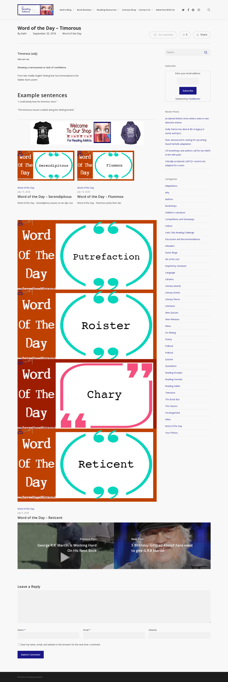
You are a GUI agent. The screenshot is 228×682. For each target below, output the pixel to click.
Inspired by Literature (175, 265)
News (168, 325)
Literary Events (172, 292)
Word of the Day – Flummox (100, 196)
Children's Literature (175, 212)
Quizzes (169, 359)
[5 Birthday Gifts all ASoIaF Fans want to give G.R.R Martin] (162, 545)
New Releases (172, 319)
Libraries (169, 279)
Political (169, 345)
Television (170, 392)
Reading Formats (173, 379)
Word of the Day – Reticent (40, 517)
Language (170, 272)
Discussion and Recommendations (182, 239)
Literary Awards (173, 285)
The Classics (171, 406)
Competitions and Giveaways (179, 219)
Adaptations (171, 185)
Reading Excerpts (173, 372)
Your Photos (171, 432)
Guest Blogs (171, 252)
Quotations (171, 366)
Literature (170, 305)
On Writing (170, 332)
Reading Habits (172, 386)
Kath (24, 33)
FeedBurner (194, 98)
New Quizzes (171, 312)
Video (168, 419)
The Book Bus (172, 399)
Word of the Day (71, 33)
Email (86, 629)
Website (153, 629)
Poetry (168, 339)
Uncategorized (172, 412)
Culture (168, 225)
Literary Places (172, 299)
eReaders (170, 245)
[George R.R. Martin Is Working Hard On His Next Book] (66, 545)
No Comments (165, 34)
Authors (169, 199)
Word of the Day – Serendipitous (45, 196)
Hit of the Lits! (172, 259)
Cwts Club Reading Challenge (179, 232)
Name (22, 629)
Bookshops (171, 205)
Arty (167, 192)
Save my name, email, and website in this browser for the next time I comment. (61, 644)
